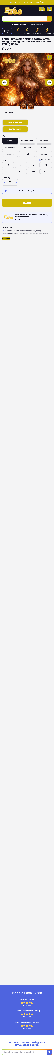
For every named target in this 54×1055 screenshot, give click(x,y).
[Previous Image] (4, 82)
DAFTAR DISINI (15, 122)
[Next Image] (49, 82)
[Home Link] (13, 11)
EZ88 (27, 203)
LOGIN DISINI (15, 129)
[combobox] (24, 18)
